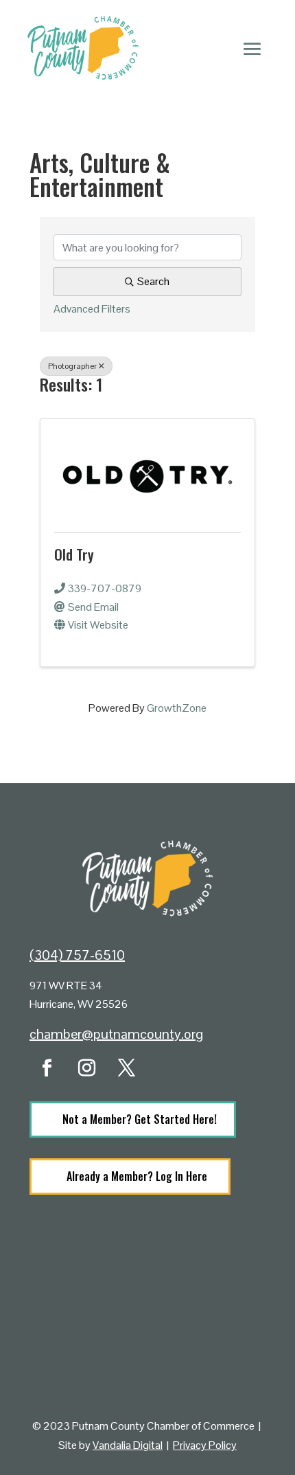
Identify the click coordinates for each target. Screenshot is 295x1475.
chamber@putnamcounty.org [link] (116, 1034)
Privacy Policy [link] (205, 1445)
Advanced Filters (92, 309)
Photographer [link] (72, 366)
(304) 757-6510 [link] (77, 955)
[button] (252, 48)
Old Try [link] (74, 554)
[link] (147, 473)
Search (153, 281)
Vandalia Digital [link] (128, 1445)
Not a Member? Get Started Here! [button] (139, 1119)
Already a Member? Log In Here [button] (137, 1176)
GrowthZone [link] (176, 708)
